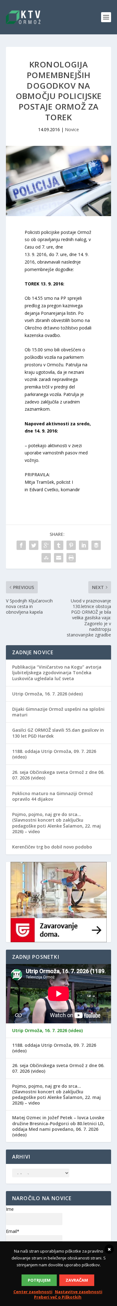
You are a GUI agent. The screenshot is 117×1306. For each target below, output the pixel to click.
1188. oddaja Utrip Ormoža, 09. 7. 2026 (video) (54, 754)
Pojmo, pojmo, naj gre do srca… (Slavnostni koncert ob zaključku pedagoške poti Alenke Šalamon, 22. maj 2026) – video (56, 822)
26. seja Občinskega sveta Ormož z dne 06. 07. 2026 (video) (58, 775)
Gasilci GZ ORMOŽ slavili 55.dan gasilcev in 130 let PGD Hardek (58, 733)
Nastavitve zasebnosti (78, 1291)
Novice (72, 129)
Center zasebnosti (32, 1291)
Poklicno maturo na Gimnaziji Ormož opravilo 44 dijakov (52, 796)
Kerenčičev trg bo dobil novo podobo (52, 847)
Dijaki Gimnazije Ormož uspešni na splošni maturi (58, 712)
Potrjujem (39, 1280)
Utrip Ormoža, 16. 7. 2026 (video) (47, 694)
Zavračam (77, 1280)
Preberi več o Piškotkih (57, 1297)
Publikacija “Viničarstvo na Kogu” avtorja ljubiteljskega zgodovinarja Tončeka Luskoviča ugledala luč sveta (56, 672)
